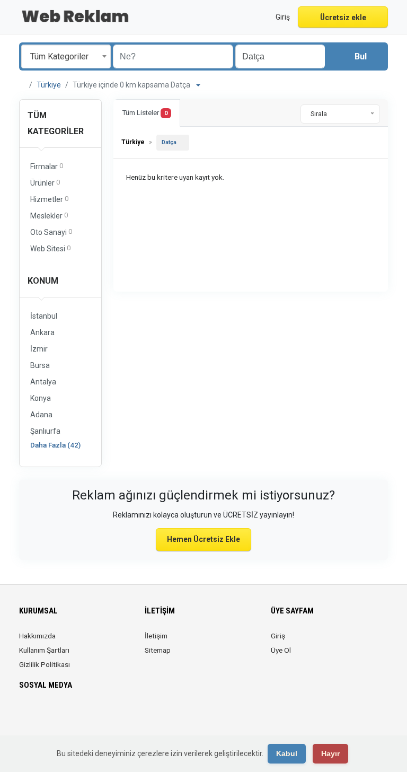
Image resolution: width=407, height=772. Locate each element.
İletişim (156, 635)
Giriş (278, 635)
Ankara (42, 332)
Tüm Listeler (144, 113)
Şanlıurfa (45, 431)
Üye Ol (281, 650)
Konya (40, 398)
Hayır (330, 753)
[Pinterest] (70, 716)
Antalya (43, 382)
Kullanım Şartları (44, 650)
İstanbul (43, 316)
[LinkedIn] (55, 716)
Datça (169, 142)
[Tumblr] (100, 716)
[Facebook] (25, 716)
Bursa (40, 365)
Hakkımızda (37, 635)
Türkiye (49, 85)
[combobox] (66, 56)
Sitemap (158, 650)
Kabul (286, 753)
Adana (41, 414)
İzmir (39, 349)
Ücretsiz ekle (343, 17)
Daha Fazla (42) (55, 445)
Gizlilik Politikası (44, 664)
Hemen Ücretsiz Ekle (203, 539)
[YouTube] (85, 716)
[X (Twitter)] (40, 716)
